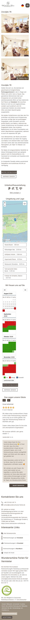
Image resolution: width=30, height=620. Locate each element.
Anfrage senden (9, 176)
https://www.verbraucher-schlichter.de (13, 523)
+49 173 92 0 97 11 (10, 502)
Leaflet (7, 241)
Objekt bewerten (18, 485)
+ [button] (4, 203)
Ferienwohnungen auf (13, 538)
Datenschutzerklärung (9, 613)
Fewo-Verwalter (24, 241)
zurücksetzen (9, 380)
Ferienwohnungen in (13, 543)
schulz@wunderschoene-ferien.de (14, 505)
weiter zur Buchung (9, 172)
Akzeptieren (6, 617)
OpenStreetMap (13, 241)
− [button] (4, 205)
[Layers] (24, 203)
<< (4, 400)
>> (9, 400)
